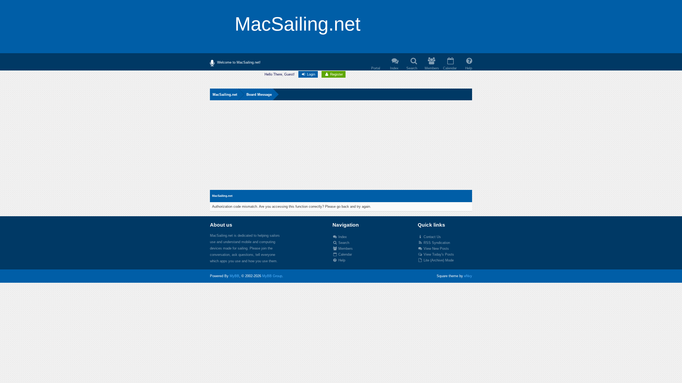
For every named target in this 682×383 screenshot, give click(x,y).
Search (343, 243)
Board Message (259, 95)
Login (310, 74)
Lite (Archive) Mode (438, 260)
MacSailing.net (225, 95)
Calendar (344, 254)
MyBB (234, 276)
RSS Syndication (436, 243)
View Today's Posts (438, 254)
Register (336, 74)
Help (341, 260)
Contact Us (432, 237)
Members (345, 249)
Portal (375, 68)
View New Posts (436, 249)
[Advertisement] (341, 150)
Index (342, 237)
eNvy (468, 276)
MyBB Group (272, 276)
